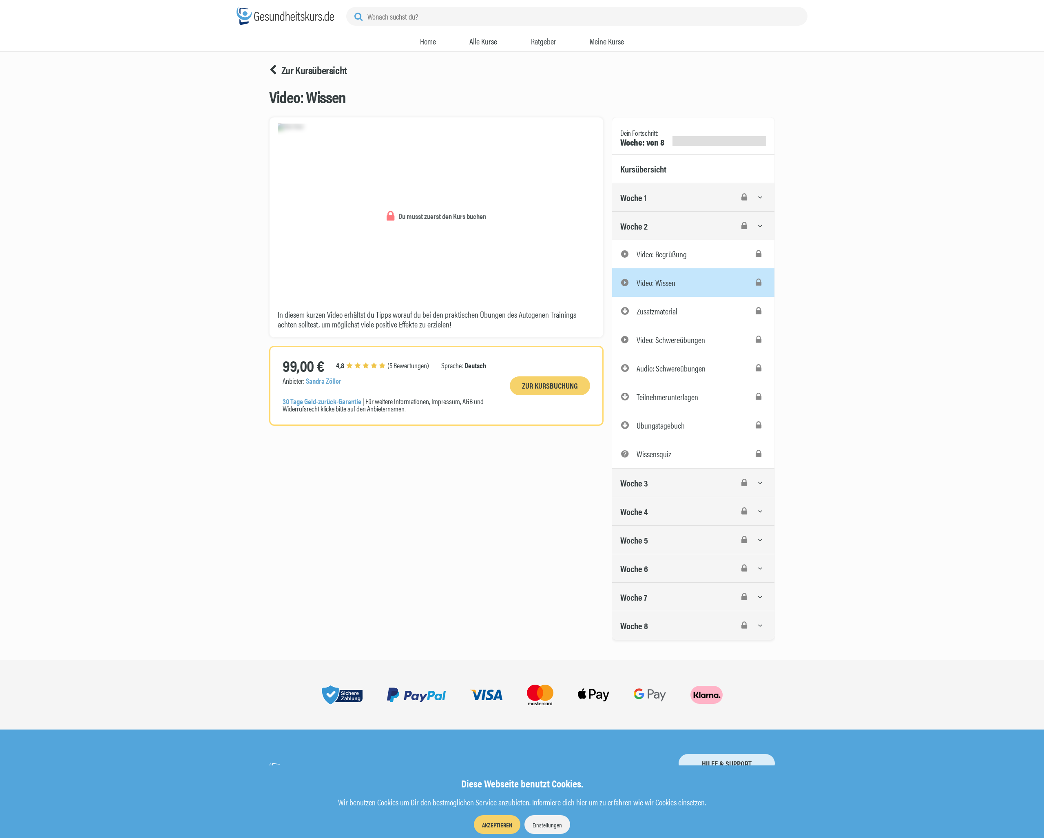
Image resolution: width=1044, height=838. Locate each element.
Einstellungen (547, 824)
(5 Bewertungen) (382, 365)
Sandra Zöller (323, 381)
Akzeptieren (497, 824)
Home (428, 41)
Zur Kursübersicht (314, 70)
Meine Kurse (607, 41)
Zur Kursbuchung (550, 385)
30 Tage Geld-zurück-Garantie (322, 401)
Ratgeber (543, 41)
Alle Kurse (483, 41)
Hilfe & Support (727, 763)
